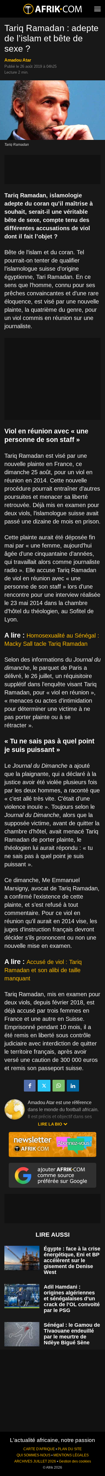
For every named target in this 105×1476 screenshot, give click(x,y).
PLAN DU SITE (70, 1449)
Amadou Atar (17, 59)
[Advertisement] (52, 169)
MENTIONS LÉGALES (71, 1455)
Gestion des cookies (75, 1461)
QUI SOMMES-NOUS (33, 1455)
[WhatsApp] (58, 1086)
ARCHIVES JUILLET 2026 (35, 1461)
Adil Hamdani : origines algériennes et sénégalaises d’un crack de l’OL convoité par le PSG (72, 1298)
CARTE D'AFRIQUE (39, 1449)
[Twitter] (44, 1086)
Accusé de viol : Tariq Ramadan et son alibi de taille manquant (43, 970)
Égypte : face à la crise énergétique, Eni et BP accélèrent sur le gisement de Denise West (72, 1260)
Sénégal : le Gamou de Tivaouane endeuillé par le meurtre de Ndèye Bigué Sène (72, 1333)
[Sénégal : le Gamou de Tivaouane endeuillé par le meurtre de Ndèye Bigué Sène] (21, 1334)
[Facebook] (30, 1086)
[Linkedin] (73, 1086)
